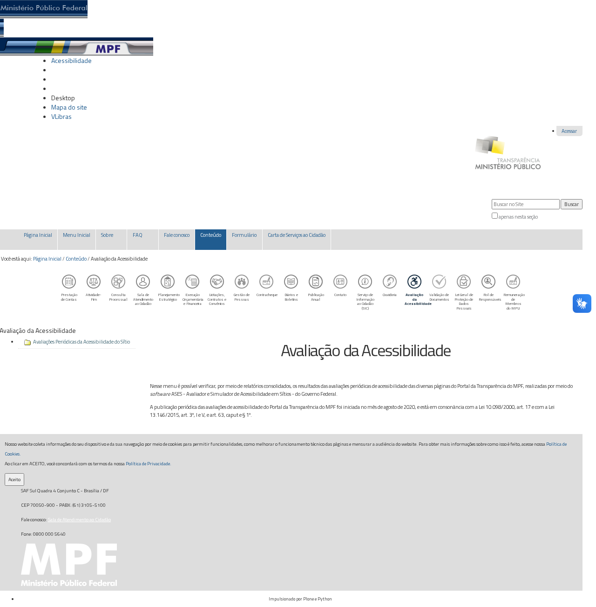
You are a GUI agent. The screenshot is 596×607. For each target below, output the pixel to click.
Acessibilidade (71, 60)
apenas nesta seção (518, 217)
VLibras (61, 116)
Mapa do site (69, 107)
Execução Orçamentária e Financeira (193, 299)
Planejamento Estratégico (169, 297)
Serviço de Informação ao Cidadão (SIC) (365, 301)
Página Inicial (47, 258)
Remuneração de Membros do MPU (514, 301)
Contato (340, 294)
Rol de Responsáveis (490, 297)
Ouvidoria (390, 294)
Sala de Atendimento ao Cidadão (143, 299)
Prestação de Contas (69, 297)
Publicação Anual (316, 297)
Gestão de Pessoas (242, 297)
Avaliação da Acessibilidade (416, 299)
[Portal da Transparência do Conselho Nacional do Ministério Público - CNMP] (508, 147)
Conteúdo (76, 258)
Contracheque (267, 294)
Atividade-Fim (94, 297)
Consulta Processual (118, 297)
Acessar (569, 131)
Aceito (14, 479)
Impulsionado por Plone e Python (300, 598)
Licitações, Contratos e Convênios (217, 299)
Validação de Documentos (439, 297)
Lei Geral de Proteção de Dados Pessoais (463, 301)
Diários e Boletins (291, 297)
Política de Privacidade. (148, 463)
